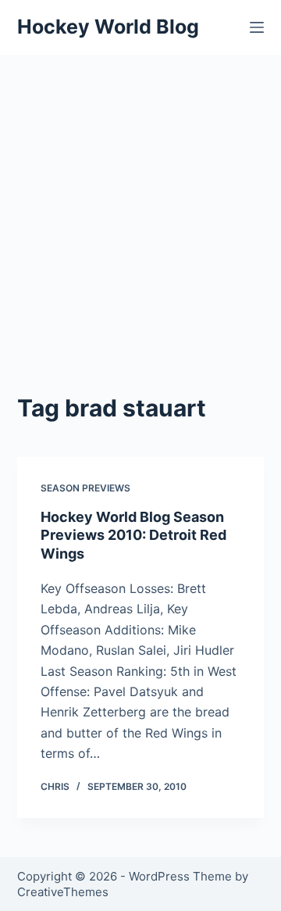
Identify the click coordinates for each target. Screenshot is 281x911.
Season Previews (85, 488)
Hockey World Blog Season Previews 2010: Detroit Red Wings (133, 535)
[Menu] (257, 27)
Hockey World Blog (108, 26)
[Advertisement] (140, 203)
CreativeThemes (62, 891)
